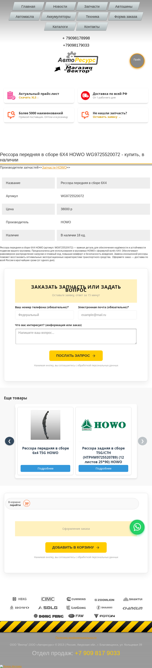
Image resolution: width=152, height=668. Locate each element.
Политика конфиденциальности (76, 637)
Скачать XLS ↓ (29, 97)
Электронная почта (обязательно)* (103, 307)
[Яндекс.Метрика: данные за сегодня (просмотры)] (11, 666)
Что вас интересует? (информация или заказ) (48, 325)
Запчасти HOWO (54, 167)
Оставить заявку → (107, 117)
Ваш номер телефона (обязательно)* (42, 307)
